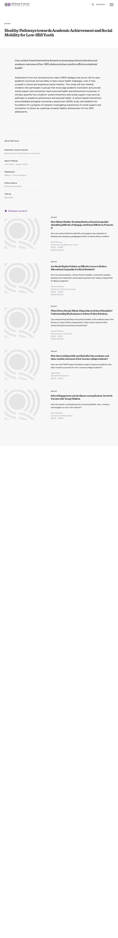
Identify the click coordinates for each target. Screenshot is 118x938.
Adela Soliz (55, 373)
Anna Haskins (57, 413)
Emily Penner (56, 242)
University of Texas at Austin (63, 289)
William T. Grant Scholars (15, 175)
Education (8, 197)
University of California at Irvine (64, 244)
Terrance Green (57, 286)
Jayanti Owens (57, 331)
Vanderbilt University (60, 375)
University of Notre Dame (62, 415)
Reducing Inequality (13, 186)
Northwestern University (29, 153)
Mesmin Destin (11, 153)
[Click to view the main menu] (112, 5)
